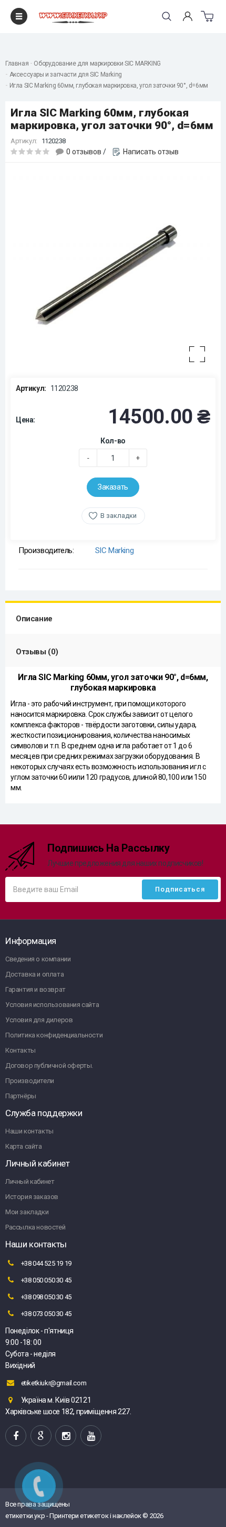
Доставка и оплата (34, 974)
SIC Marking (114, 550)
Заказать (113, 487)
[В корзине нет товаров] (207, 16)
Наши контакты (29, 1131)
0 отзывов (83, 151)
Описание (34, 618)
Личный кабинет (29, 1181)
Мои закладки (26, 1212)
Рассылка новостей (35, 1227)
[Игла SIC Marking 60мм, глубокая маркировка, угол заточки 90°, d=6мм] (113, 270)
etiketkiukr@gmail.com (52, 1383)
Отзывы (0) (37, 651)
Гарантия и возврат (35, 989)
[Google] (41, 1435)
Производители (29, 1081)
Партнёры (20, 1096)
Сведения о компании (37, 959)
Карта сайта (23, 1146)
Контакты (20, 1050)
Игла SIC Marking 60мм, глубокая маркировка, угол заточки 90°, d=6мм (108, 85)
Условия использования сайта (52, 1005)
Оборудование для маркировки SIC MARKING (97, 63)
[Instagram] (65, 1435)
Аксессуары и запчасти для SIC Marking (65, 74)
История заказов (31, 1197)
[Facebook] (15, 1435)
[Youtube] (90, 1435)
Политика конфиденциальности (53, 1035)
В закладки (118, 515)
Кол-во (113, 441)
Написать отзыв (151, 151)
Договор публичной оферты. (49, 1065)
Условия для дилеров (39, 1020)
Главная (16, 63)
